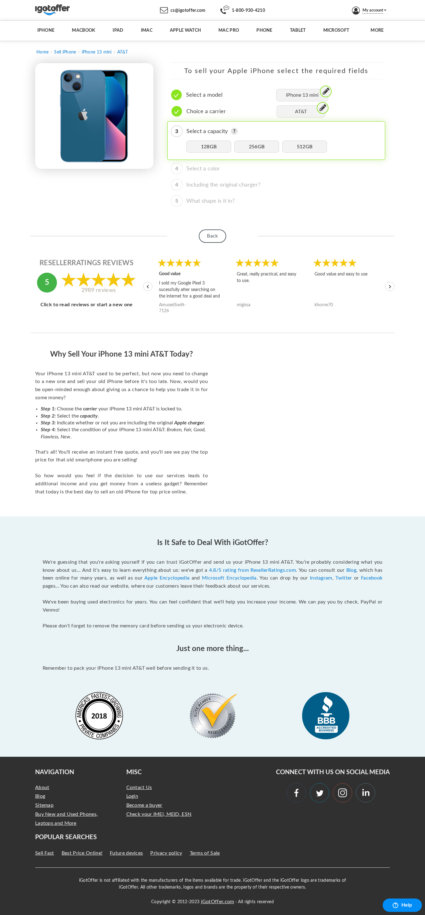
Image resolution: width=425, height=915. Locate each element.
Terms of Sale (205, 853)
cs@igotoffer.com (188, 10)
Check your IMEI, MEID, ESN (159, 814)
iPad (118, 30)
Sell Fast (44, 853)
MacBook (83, 30)
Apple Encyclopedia (167, 577)
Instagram (321, 577)
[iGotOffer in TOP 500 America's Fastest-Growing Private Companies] (99, 715)
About (42, 787)
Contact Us (139, 787)
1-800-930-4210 (248, 10)
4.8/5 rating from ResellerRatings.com (252, 570)
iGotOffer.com (217, 901)
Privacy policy (166, 853)
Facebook (371, 577)
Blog (351, 570)
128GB (209, 146)
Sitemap (44, 805)
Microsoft (336, 30)
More (377, 30)
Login (132, 796)
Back (212, 235)
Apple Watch (185, 30)
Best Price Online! (82, 853)
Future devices (126, 853)
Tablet (298, 30)
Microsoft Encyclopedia (229, 577)
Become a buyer (144, 805)
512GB (305, 146)
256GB (257, 146)
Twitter (343, 577)
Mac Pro (228, 30)
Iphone (46, 30)
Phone (264, 30)
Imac (146, 30)
